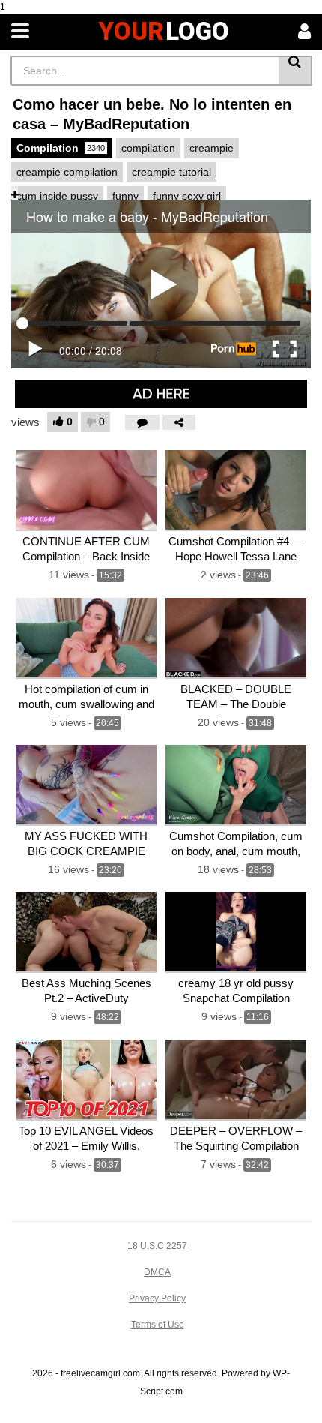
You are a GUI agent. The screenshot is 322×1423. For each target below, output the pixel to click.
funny (125, 196)
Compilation (60, 148)
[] (295, 71)
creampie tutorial (171, 172)
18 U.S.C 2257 (157, 1246)
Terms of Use (157, 1324)
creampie (211, 148)
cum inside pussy (57, 196)
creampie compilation (67, 172)
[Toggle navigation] (20, 31)
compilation (148, 148)
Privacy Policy (157, 1298)
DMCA (157, 1272)
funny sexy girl (187, 196)
